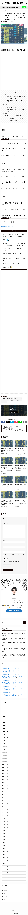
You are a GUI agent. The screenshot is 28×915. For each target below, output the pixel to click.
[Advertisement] (14, 71)
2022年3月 (5, 842)
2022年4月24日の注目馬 (8, 398)
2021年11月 (6, 854)
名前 (4, 540)
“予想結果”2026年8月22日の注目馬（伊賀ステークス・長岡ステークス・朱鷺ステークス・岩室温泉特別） (13, 656)
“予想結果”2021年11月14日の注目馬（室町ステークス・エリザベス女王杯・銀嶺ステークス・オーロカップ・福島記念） (14, 670)
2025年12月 (6, 731)
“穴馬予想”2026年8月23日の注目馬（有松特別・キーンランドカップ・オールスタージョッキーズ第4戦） (13, 650)
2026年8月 (5, 707)
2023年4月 (5, 803)
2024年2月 (5, 773)
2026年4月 (5, 719)
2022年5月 (5, 836)
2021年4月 (5, 876)
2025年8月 (5, 743)
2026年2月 (5, 725)
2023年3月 (5, 806)
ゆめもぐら (14, 695)
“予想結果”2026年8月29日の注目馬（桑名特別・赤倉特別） (13, 634)
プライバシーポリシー (14, 910)
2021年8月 (5, 863)
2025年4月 (5, 749)
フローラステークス (18, 398)
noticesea (14, 671)
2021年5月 (5, 872)
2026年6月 (5, 713)
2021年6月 (5, 870)
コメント (5, 523)
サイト (4, 550)
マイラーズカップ (5, 400)
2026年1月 (5, 728)
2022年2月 (5, 845)
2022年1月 (5, 848)
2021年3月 (5, 879)
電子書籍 (5, 899)
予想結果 (4, 21)
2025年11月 (6, 734)
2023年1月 (5, 812)
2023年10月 (6, 785)
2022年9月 (5, 824)
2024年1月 (5, 776)
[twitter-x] (14, 615)
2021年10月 (6, 857)
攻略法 (4, 893)
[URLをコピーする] (25, 422)
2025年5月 (5, 746)
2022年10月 (6, 821)
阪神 (6, 94)
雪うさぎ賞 (4, 401)
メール (5, 545)
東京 (6, 104)
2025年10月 (6, 737)
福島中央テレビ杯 (18, 400)
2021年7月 (5, 866)
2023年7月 (5, 794)
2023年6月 (5, 797)
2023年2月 (5, 809)
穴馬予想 (5, 896)
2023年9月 (5, 788)
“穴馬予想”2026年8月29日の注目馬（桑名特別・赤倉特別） (13, 639)
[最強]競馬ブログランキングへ (9, 226)
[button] (3, 422)
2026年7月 (5, 710)
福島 (6, 113)
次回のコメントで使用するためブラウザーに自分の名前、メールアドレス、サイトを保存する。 (14, 555)
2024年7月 (5, 758)
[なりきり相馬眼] (14, 3)
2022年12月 (6, 815)
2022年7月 (5, 830)
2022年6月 (5, 833)
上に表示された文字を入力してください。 (12, 561)
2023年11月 (6, 782)
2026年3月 (5, 722)
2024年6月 (5, 761)
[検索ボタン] (26, 3)
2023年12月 (6, 779)
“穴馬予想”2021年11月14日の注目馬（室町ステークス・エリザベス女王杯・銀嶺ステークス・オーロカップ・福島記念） (14, 682)
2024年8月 (5, 755)
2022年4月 (5, 839)
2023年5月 (5, 800)
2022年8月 (5, 827)
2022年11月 (6, 818)
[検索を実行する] (24, 622)
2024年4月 (5, 767)
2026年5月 (5, 716)
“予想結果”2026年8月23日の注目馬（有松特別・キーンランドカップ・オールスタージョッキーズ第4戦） (13, 644)
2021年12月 (6, 851)
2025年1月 (5, 752)
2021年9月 (5, 860)
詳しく (24, 7)
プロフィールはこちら (14, 610)
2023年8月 (5, 791)
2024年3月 (5, 770)
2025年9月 (5, 740)
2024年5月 (5, 764)
